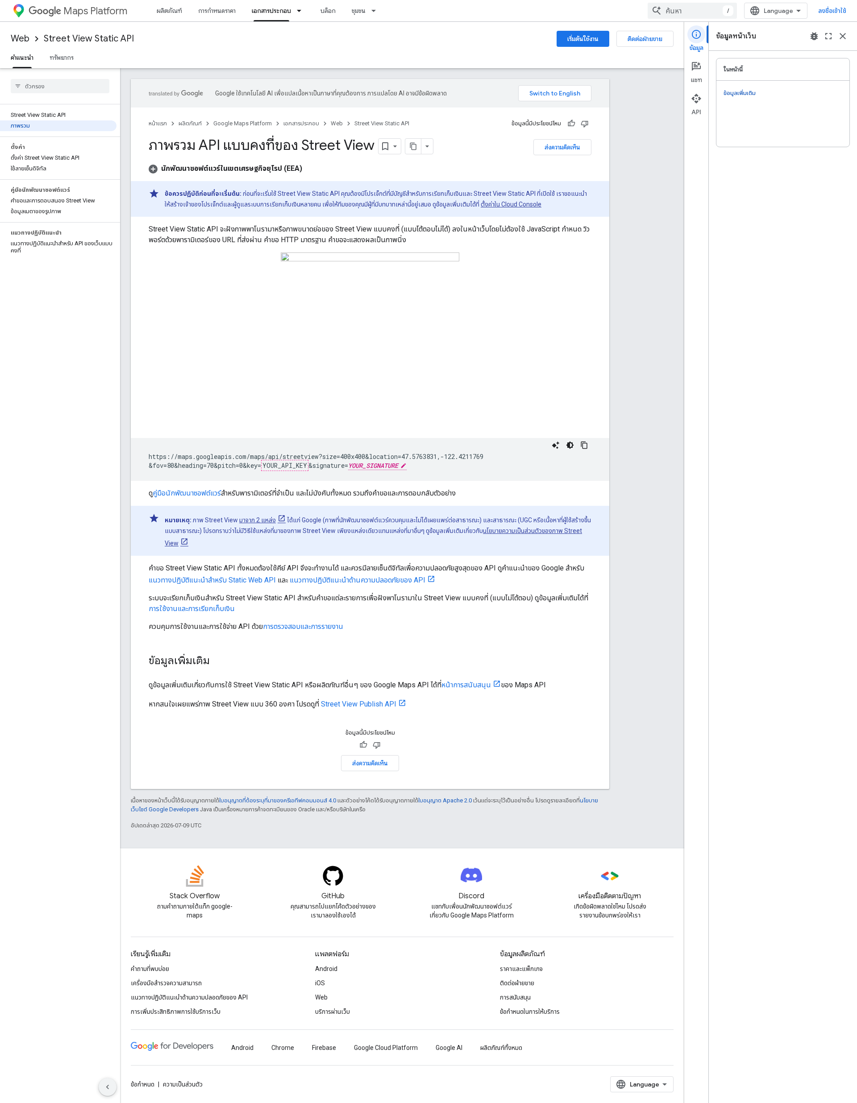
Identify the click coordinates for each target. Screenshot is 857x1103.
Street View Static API (89, 38)
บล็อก (328, 11)
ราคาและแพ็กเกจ (521, 968)
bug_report (814, 36)
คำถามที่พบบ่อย (150, 968)
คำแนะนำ (22, 58)
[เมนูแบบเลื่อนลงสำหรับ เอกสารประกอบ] (301, 10)
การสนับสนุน (515, 997)
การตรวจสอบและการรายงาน (303, 626)
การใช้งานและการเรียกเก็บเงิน (192, 608)
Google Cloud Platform (386, 1047)
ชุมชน (359, 11)
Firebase (324, 1047)
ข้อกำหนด (142, 1084)
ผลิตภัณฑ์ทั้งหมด (501, 1047)
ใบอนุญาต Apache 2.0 (445, 800)
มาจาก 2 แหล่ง (257, 520)
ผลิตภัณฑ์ (169, 11)
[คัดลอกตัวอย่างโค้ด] (584, 445)
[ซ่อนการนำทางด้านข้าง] (107, 1087)
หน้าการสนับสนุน (466, 685)
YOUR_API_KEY (284, 465)
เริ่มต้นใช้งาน (583, 39)
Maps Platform (95, 11)
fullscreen (828, 36)
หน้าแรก (158, 123)
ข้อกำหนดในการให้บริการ (530, 1011)
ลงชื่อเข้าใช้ (832, 10)
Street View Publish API (358, 704)
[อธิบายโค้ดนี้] (556, 445)
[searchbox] (60, 86)
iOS (320, 983)
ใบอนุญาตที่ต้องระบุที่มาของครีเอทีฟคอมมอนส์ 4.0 (277, 800)
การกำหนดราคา (217, 11)
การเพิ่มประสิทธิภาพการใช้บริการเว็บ (175, 1011)
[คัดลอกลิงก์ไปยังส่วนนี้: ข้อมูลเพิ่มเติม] (219, 661)
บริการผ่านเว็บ (332, 1011)
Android (326, 968)
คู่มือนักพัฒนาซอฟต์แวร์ (187, 493)
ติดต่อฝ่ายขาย (645, 39)
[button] (225, 168)
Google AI (449, 1047)
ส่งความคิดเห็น (562, 147)
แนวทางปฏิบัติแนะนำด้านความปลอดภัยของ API (357, 580)
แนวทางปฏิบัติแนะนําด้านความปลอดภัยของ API (189, 997)
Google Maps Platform (242, 123)
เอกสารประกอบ (271, 11)
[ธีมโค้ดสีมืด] (570, 445)
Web (20, 38)
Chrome (282, 1047)
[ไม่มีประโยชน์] (584, 123)
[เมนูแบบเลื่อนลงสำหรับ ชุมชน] (376, 10)
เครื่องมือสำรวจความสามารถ (166, 983)
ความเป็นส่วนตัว (183, 1084)
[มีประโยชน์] (571, 123)
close (842, 36)
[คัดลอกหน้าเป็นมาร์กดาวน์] (413, 146)
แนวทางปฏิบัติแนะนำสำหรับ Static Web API (212, 580)
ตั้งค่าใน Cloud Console (511, 204)
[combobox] (692, 11)
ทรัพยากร (62, 58)
